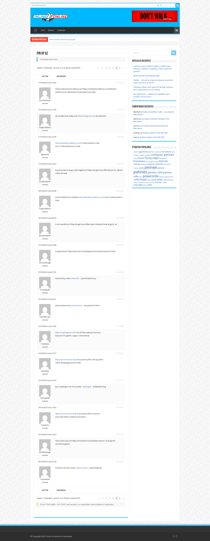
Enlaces (51, 30)
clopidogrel (86, 387)
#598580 (120, 137)
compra (142, 155)
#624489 (120, 462)
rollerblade (140, 179)
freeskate (139, 161)
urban (165, 182)
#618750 (120, 408)
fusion (147, 162)
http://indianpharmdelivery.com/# (68, 143)
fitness (141, 158)
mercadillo (167, 164)
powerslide (151, 176)
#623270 (120, 435)
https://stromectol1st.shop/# (66, 360)
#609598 (120, 299)
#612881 (120, 353)
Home (35, 30)
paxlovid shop (81, 468)
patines (140, 172)
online (135, 168)
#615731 (120, 380)
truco (147, 182)
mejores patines (155, 164)
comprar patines (162, 154)
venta (145, 185)
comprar (148, 155)
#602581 (120, 191)
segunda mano (168, 180)
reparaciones (168, 177)
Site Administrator (39, 5)
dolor (135, 158)
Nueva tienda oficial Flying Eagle (62, 39)
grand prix (154, 162)
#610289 (120, 326)
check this (75, 278)
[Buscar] (177, 5)
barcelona (166, 151)
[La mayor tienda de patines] (155, 16)
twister (158, 182)
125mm (136, 152)
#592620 (120, 83)
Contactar (61, 30)
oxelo (141, 168)
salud (153, 179)
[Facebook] (161, 5)
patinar (161, 168)
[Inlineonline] (50, 16)
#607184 (120, 245)
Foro (43, 30)
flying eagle (152, 157)
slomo (135, 182)
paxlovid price (76, 306)
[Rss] (158, 5)
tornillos (141, 182)
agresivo (143, 151)
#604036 (120, 218)
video (149, 185)
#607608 (120, 272)
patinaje (150, 167)
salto (149, 180)
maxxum (144, 164)
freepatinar (163, 158)
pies (140, 177)
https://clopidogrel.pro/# (65, 333)
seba (159, 179)
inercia (163, 161)
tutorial (152, 182)
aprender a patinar (154, 152)
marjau (136, 164)
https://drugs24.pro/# (86, 116)
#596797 (120, 110)
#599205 (120, 164)
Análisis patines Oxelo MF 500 (155, 133)
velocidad (137, 185)
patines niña (155, 172)
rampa (161, 177)
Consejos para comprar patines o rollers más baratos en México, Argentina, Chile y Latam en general (152, 68)
